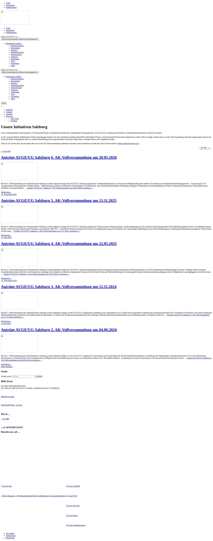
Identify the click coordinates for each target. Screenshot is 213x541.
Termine (9, 114)
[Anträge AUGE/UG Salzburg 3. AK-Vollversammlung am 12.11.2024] (106, 300)
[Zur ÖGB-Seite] (71, 496)
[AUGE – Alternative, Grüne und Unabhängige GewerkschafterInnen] (15, 24)
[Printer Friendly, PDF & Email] (205, 148)
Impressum (10, 5)
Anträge (9, 112)
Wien (13, 66)
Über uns (9, 116)
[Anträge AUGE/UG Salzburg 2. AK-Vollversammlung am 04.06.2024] (106, 344)
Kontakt (14, 121)
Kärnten (14, 50)
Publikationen (11, 7)
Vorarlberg (15, 63)
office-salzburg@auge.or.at (128, 143)
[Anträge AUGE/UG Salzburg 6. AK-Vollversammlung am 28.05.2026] (106, 171)
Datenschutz (11, 536)
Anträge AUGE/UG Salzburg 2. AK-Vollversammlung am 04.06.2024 (59, 329)
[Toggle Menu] (2, 106)
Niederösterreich (17, 52)
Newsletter (10, 533)
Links (8, 3)
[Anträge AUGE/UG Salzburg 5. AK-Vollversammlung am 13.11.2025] (106, 214)
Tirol (13, 61)
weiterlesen (60, 188)
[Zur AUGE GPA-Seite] (73, 506)
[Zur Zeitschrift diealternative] (33, 496)
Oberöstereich (16, 55)
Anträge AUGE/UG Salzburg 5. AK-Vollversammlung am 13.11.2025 (58, 200)
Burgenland (15, 48)
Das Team (15, 119)
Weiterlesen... (6, 192)
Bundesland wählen (13, 43)
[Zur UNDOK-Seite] (73, 486)
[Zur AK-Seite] (75, 525)
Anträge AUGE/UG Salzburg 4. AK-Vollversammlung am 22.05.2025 (59, 243)
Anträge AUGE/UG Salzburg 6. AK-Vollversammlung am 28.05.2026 (59, 157)
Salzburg (14, 57)
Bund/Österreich (17, 46)
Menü (4, 103)
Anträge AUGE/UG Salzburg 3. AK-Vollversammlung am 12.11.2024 (58, 286)
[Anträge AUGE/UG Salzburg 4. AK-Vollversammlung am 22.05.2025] (106, 258)
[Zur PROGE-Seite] (72, 516)
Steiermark (15, 59)
